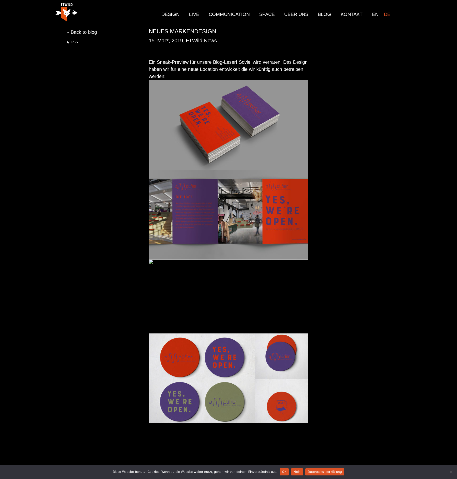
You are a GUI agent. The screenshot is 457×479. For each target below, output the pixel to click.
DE (387, 14)
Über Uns (296, 14)
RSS (74, 42)
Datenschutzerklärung (325, 472)
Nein (297, 472)
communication (229, 14)
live (194, 14)
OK (284, 472)
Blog (324, 14)
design (170, 14)
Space (267, 14)
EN (375, 14)
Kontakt (352, 14)
